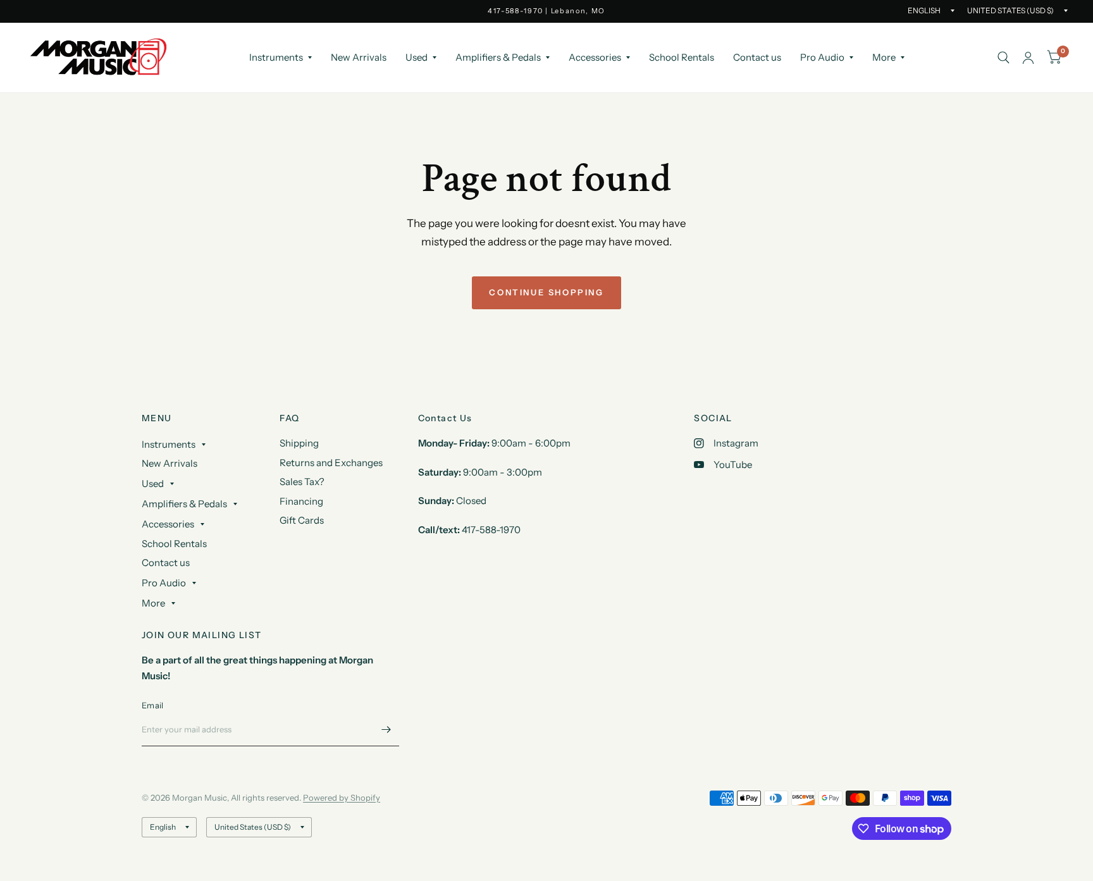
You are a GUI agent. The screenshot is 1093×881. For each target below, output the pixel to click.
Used (416, 57)
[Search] (1003, 57)
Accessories (595, 57)
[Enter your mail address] (386, 729)
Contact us (757, 57)
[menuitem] (280, 57)
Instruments (276, 57)
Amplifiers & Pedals (498, 57)
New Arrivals (358, 57)
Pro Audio (822, 57)
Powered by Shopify (341, 797)
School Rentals (681, 57)
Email (152, 705)
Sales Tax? (302, 482)
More (884, 57)
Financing (301, 501)
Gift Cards (302, 520)
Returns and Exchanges (331, 463)
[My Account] (1028, 57)
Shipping (299, 443)
